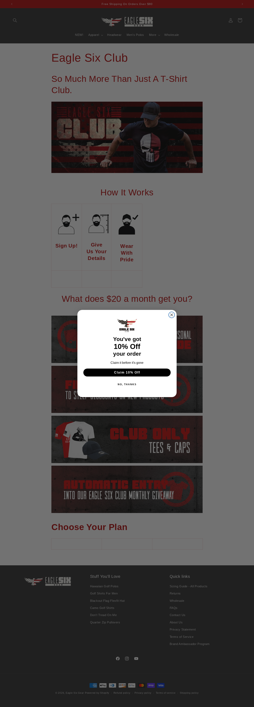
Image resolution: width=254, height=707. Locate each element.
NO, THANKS (127, 384)
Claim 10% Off (127, 372)
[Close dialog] (172, 315)
